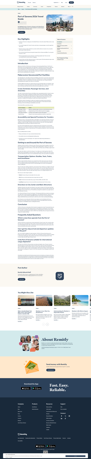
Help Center (65, 347)
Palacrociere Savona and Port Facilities (62, 46)
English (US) (56, 2)
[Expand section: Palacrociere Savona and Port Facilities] (71, 46)
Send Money (21, 32)
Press (19, 413)
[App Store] (26, 388)
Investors (19, 418)
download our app (52, 347)
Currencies (35, 6)
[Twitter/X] (65, 416)
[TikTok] (65, 418)
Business (34, 2)
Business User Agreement (30, 438)
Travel (42, 6)
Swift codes (48, 409)
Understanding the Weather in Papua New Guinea (62, 311)
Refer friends (48, 424)
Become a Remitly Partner (51, 422)
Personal (29, 2)
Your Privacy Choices (22, 422)
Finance (56, 6)
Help (62, 2)
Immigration (49, 6)
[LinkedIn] (61, 418)
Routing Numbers (49, 415)
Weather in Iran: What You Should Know (43, 311)
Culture (28, 6)
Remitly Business (35, 409)
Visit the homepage (45, 347)
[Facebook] (61, 416)
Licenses (69, 438)
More (69, 6)
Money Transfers (20, 6)
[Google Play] (37, 388)
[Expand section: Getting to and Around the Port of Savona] (71, 48)
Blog (19, 409)
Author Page (21, 279)
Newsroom (20, 411)
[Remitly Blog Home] (21, 2)
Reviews (19, 420)
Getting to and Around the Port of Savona (63, 49)
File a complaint (63, 409)
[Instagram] (69, 416)
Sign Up (71, 2)
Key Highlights (59, 41)
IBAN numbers (49, 418)
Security (64, 438)
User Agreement (21, 438)
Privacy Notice (39, 438)
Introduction (59, 43)
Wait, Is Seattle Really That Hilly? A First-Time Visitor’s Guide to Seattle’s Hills (25, 312)
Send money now (51, 370)
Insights (47, 429)
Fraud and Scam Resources (51, 411)
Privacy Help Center (57, 438)
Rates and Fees (49, 406)
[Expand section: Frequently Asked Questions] (71, 53)
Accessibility (20, 440)
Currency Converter (50, 420)
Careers (19, 415)
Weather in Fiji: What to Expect (80, 311)
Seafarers (48, 427)
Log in (66, 2)
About (19, 406)
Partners (47, 413)
